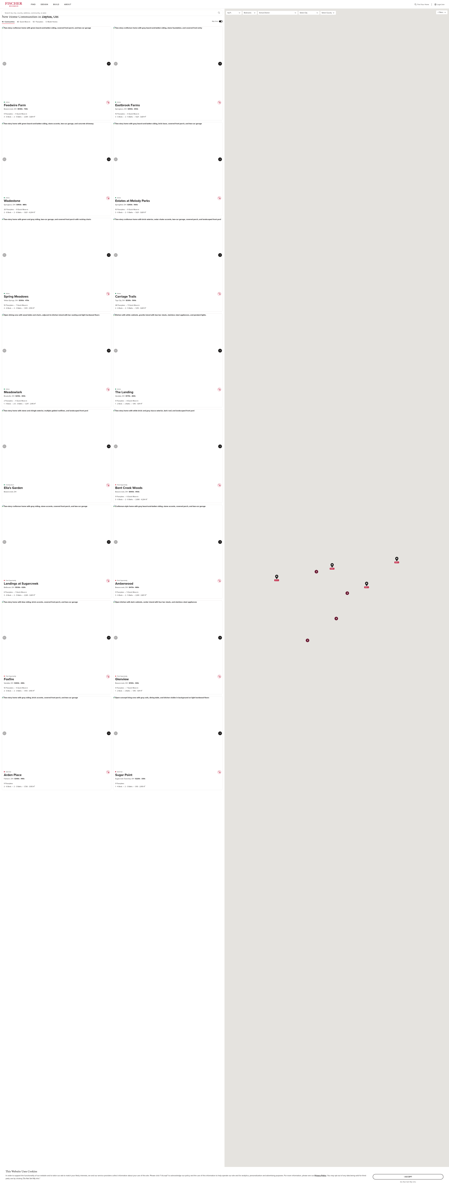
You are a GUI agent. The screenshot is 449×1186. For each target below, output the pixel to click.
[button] (422, 4)
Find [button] (33, 4)
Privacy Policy (320, 1175)
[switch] (221, 21)
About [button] (67, 4)
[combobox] (109, 12)
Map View (215, 21)
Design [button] (44, 4)
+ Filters (440, 12)
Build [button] (56, 4)
